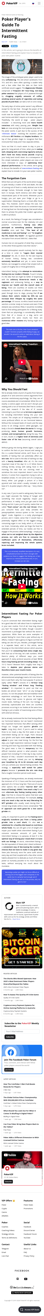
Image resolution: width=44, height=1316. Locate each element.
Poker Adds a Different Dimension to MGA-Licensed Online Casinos (21, 1139)
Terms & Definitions (9, 1238)
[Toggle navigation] (39, 3)
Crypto (4, 1208)
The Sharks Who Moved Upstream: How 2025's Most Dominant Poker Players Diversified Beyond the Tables (19, 981)
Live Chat (5, 1256)
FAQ (25, 1252)
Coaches (5, 1227)
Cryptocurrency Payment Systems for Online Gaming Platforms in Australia (19, 1007)
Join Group (9, 1070)
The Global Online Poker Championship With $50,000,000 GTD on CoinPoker (20, 1099)
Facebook (27, 1227)
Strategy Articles (8, 1234)
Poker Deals (28, 1205)
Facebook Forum (30, 1234)
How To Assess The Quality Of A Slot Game (21, 994)
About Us (27, 1249)
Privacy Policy (29, 1256)
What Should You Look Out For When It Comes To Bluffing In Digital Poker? (19, 1112)
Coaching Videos (8, 1230)
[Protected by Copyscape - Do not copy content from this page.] (22, 1292)
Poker (4, 1205)
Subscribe (10, 1037)
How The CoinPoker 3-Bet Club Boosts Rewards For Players (19, 1086)
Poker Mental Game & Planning (12, 15)
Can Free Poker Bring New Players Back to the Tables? (21, 1126)
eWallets (5, 1216)
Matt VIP (4, 42)
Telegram (5, 1249)
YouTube (27, 1238)
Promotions (28, 1208)
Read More (16, 919)
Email (4, 1252)
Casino (4, 1212)
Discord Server (29, 1230)
